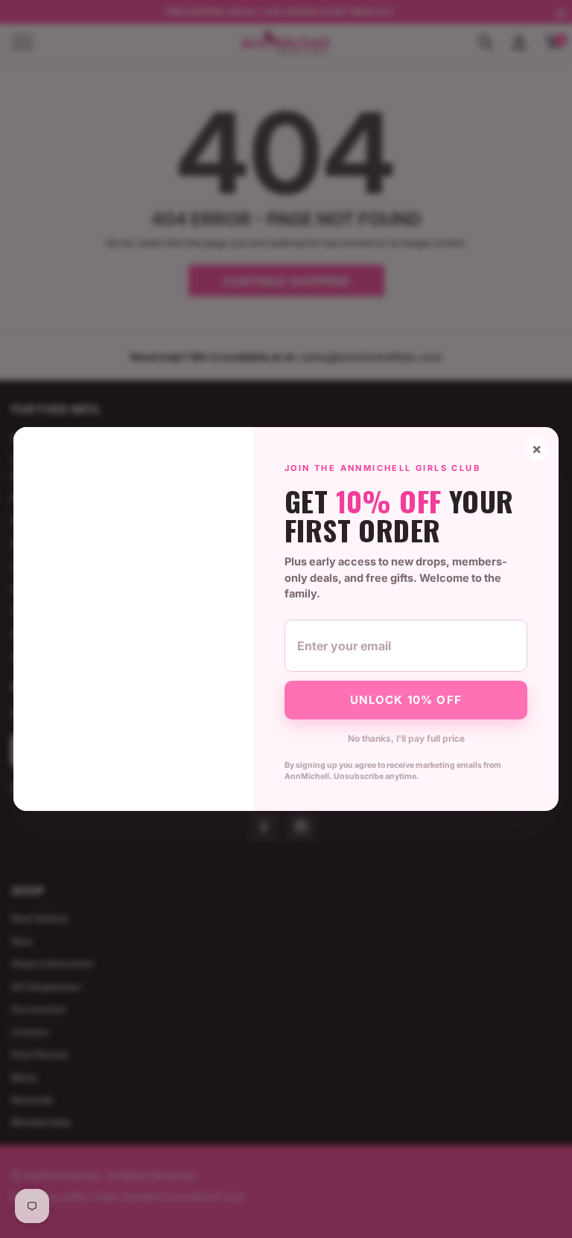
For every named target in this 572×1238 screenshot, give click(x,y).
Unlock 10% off (406, 700)
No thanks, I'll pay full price (406, 738)
